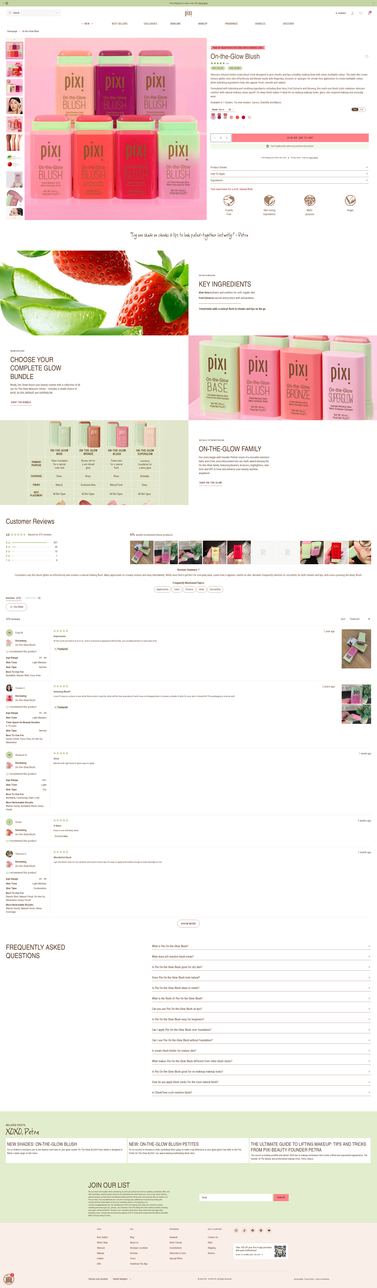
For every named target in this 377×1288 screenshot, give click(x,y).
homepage (12, 31)
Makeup (202, 23)
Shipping (212, 1247)
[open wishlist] (361, 13)
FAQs (210, 1242)
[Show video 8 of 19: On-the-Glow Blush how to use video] (14, 179)
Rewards (342, 13)
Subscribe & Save (178, 1253)
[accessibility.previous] (3, 3)
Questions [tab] (33, 598)
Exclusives (150, 23)
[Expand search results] (57, 13)
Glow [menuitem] (201, 589)
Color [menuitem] (177, 589)
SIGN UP (281, 1197)
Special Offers (176, 1258)
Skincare (175, 23)
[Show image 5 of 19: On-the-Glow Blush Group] (14, 124)
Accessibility (298, 1279)
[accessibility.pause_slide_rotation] (7, 3)
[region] (250, 552)
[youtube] (269, 1230)
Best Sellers (119, 23)
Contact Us (213, 1237)
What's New (102, 1242)
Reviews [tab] (14, 598)
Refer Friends (176, 1242)
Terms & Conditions (322, 1279)
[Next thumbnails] (14, 218)
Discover (288, 23)
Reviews (134, 1253)
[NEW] (213, 117)
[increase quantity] (227, 138)
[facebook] (253, 1230)
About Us (134, 1242)
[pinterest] (261, 1230)
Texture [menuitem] (189, 589)
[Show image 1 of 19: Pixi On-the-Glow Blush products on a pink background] (14, 50)
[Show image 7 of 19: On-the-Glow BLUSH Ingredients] (14, 161)
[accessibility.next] (373, 3)
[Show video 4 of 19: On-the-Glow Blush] (14, 105)
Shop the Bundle (21, 402)
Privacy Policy (309, 1279)
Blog (132, 1237)
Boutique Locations (139, 1247)
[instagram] (236, 1230)
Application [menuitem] (162, 589)
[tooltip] (199, 570)
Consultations (176, 1247)
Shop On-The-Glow (210, 482)
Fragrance (231, 23)
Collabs (100, 1258)
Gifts (99, 1263)
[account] (352, 13)
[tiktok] (244, 1230)
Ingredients (217, 180)
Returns (211, 1253)
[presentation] (223, 109)
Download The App (139, 1263)
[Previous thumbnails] (14, 39)
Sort (343, 619)
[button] (31, 542)
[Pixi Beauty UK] (188, 13)
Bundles (260, 23)
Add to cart (300, 137)
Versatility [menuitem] (215, 589)
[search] (10, 13)
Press (132, 1258)
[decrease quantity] (215, 138)
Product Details (219, 167)
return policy (313, 158)
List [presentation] (361, 109)
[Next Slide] (368, 552)
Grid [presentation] (355, 109)
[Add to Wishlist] (367, 56)
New (87, 23)
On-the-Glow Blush (30, 31)
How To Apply (218, 173)
